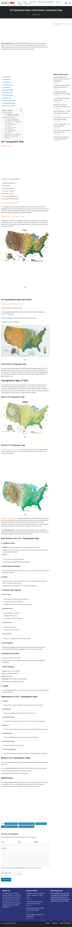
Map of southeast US (7, 95)
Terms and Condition (65, 923)
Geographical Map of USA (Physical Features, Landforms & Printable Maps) (62, 78)
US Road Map (64, 901)
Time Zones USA (55, 895)
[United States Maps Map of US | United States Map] (8, 3)
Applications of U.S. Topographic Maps (13, 134)
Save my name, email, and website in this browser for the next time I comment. (21, 867)
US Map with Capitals (7, 90)
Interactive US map (7, 92)
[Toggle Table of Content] (20, 111)
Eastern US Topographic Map (12, 118)
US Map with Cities (60, 899)
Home (19, 2)
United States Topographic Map (13, 115)
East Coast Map (55, 897)
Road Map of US (6, 97)
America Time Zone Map (8, 105)
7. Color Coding (10, 131)
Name (3, 842)
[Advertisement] (25, 32)
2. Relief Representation (11, 124)
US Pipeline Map (6, 82)
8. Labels (9, 132)
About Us (58, 2)
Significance (7, 137)
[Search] (70, 3)
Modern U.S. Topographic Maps (11, 136)
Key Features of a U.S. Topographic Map (13, 121)
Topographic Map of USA (8, 117)
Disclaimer (20, 4)
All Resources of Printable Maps (46, 2)
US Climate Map (6, 79)
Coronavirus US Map (7, 84)
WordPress (13, 923)
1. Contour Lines (10, 123)
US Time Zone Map (64, 893)
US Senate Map (6, 87)
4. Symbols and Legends (12, 127)
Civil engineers (42, 524)
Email (19, 842)
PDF (25, 287)
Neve (2, 923)
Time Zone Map (54, 893)
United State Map (64, 895)
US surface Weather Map (8, 103)
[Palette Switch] (66, 3)
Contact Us (27, 4)
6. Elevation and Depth (11, 130)
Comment (4, 848)
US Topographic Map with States (11, 114)
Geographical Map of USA (9, 100)
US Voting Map (6, 76)
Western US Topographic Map (13, 120)
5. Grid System (10, 128)
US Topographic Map (7, 112)
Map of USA (33, 2)
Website (36, 842)
